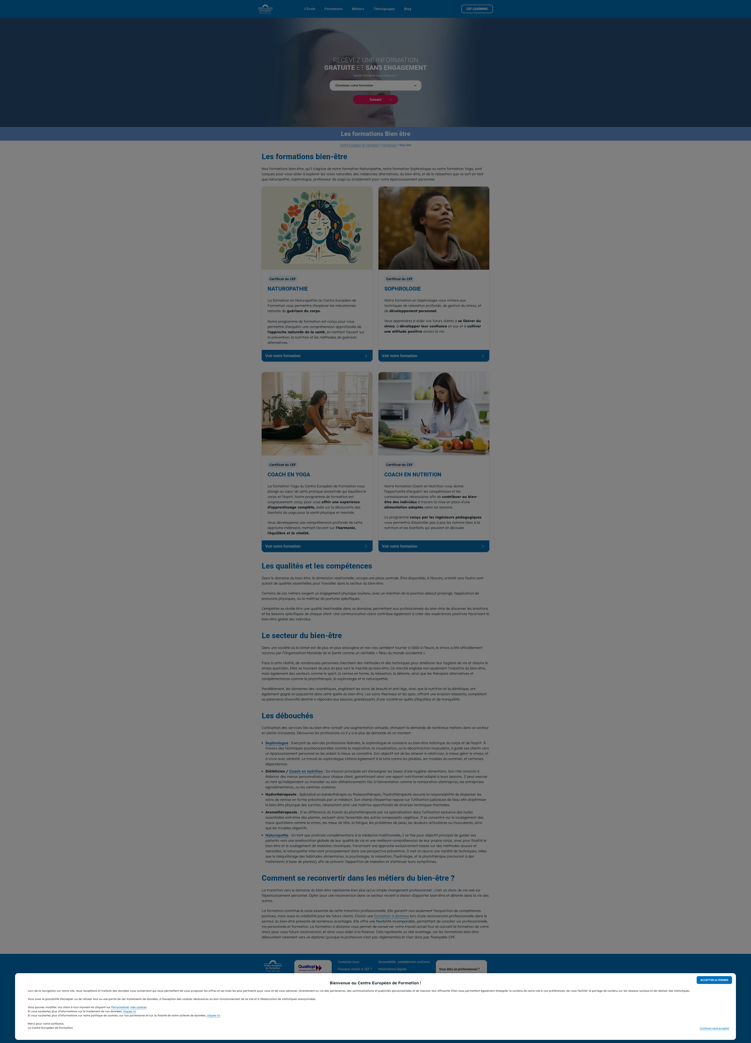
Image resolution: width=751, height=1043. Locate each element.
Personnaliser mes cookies (129, 1007)
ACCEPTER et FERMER (714, 980)
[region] (375, 1006)
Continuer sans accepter (714, 1028)
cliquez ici (129, 1011)
